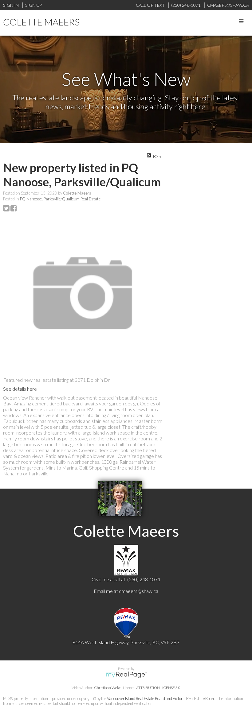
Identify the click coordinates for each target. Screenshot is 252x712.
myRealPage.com (126, 675)
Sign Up (33, 5)
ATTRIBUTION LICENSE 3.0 (158, 687)
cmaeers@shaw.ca (138, 591)
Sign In (11, 5)
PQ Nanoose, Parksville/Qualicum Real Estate (60, 198)
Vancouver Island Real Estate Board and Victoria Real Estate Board (161, 698)
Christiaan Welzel (108, 687)
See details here (20, 389)
